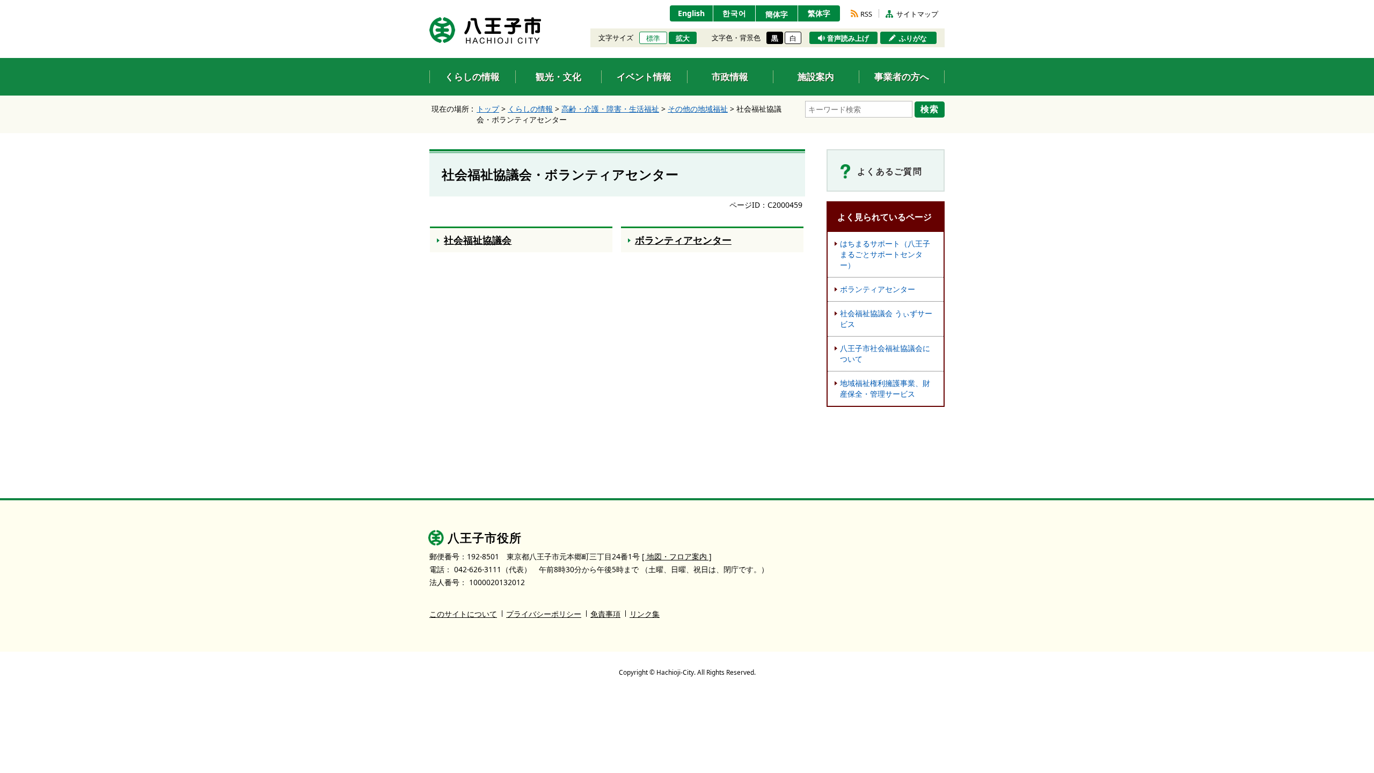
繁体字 (819, 13)
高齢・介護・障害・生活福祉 (610, 109)
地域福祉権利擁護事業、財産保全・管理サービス (885, 388)
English (691, 13)
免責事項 (605, 614)
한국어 (734, 13)
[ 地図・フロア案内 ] (677, 556)
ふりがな (913, 38)
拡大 (683, 38)
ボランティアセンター (877, 289)
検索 (929, 109)
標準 (653, 38)
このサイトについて (463, 614)
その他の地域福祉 (698, 109)
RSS (866, 14)
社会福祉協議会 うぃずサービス (886, 318)
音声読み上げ (848, 38)
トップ (488, 109)
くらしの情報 (530, 109)
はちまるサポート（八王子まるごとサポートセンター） (885, 254)
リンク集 (645, 614)
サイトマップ (917, 14)
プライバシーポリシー (543, 614)
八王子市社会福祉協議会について (885, 353)
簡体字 (776, 14)
